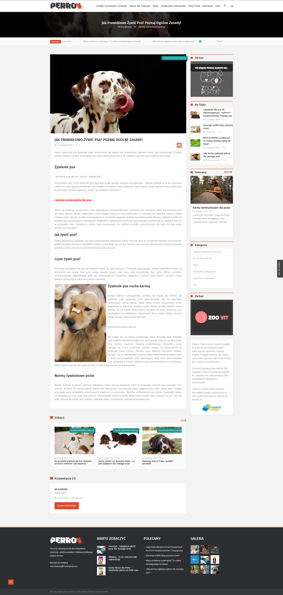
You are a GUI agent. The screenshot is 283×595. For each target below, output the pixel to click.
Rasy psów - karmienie (201, 6)
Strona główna (124, 27)
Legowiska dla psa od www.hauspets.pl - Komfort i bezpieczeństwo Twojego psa (217, 112)
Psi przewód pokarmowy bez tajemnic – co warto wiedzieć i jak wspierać (74, 462)
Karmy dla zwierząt (140, 6)
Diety (155, 6)
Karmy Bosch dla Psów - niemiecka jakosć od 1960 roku (123, 569)
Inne (217, 6)
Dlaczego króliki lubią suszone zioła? (218, 127)
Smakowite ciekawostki (173, 6)
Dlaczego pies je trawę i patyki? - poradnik (158, 462)
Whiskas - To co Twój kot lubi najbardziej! (122, 558)
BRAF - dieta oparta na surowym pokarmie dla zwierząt (206, 211)
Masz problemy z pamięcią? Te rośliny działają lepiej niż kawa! (74, 41)
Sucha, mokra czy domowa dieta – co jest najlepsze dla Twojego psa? (116, 462)
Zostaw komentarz (66, 505)
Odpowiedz (78, 498)
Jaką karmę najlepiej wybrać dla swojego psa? (136, 41)
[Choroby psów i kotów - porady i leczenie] (212, 317)
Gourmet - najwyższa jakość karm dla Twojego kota (122, 547)
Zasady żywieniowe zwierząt (111, 6)
